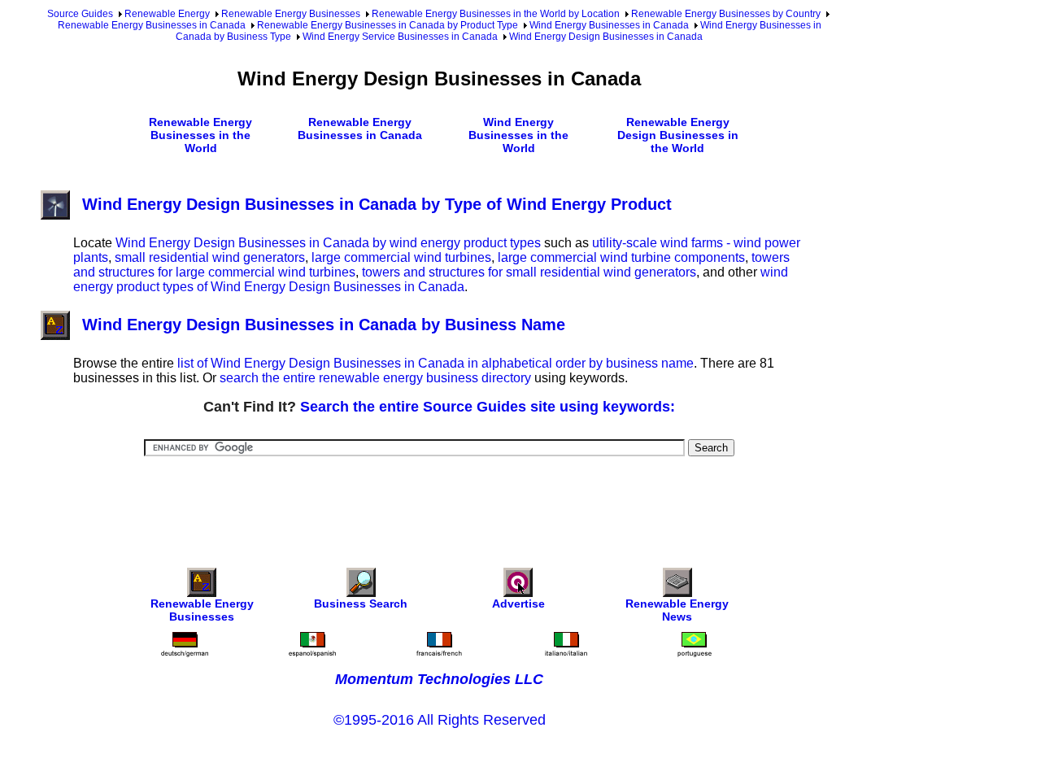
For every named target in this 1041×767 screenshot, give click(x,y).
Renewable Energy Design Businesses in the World (677, 135)
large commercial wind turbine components (621, 257)
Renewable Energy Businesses (290, 14)
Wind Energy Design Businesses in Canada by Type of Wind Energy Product (377, 204)
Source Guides (80, 14)
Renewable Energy (167, 14)
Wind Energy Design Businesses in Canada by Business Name (323, 324)
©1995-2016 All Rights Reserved (439, 720)
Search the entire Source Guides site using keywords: (487, 407)
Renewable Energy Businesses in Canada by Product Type (387, 25)
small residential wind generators (210, 257)
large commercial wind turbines (401, 257)
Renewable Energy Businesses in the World (200, 135)
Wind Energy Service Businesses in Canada (400, 36)
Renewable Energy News (677, 610)
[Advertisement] (439, 501)
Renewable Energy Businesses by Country (726, 14)
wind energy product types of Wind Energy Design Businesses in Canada (430, 279)
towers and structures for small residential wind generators (529, 272)
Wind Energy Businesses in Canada (609, 25)
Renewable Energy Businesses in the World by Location (496, 14)
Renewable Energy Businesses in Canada (152, 25)
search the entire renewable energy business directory (375, 378)
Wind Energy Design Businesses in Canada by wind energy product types (328, 243)
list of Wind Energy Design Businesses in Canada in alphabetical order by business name (435, 363)
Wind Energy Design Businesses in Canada (606, 36)
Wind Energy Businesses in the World (518, 135)
